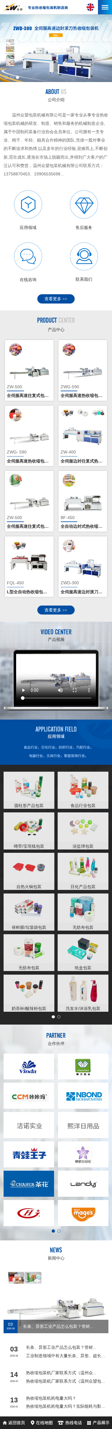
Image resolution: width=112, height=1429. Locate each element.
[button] (6, 77)
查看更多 (56, 298)
